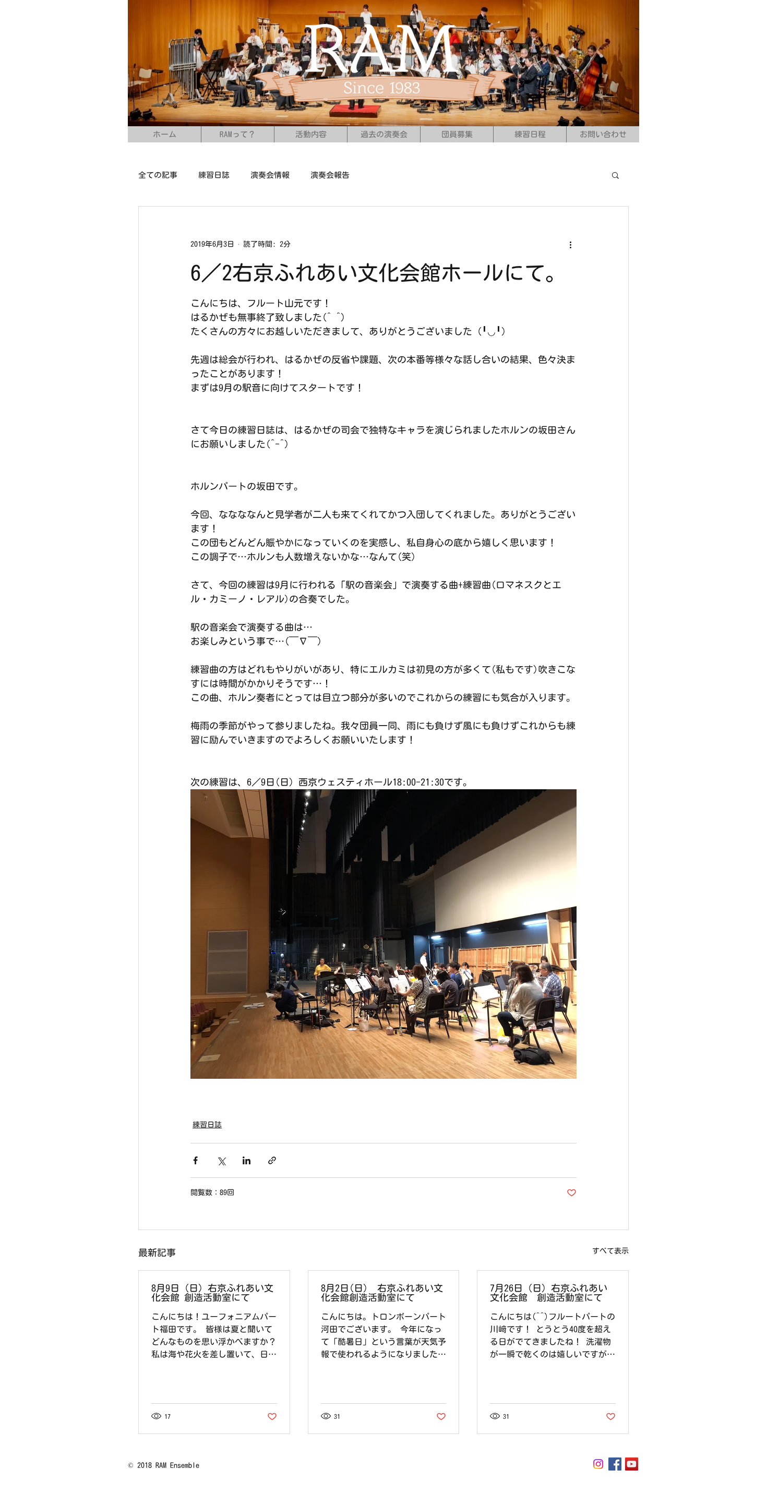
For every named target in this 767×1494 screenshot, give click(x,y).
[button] (615, 175)
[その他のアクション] (570, 244)
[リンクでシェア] (272, 1160)
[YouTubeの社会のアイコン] (631, 1464)
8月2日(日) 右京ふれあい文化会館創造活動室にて (382, 1292)
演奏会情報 (270, 175)
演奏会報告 (330, 175)
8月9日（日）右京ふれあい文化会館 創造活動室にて (212, 1292)
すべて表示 (610, 1251)
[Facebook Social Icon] (614, 1464)
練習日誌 (214, 175)
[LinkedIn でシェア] (246, 1160)
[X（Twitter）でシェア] (221, 1160)
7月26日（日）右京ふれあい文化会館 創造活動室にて (548, 1292)
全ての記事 (157, 175)
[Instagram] (598, 1464)
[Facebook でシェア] (195, 1160)
